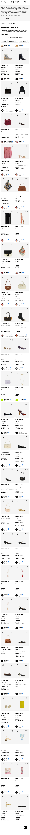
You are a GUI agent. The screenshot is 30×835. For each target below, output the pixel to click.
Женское (3, 23)
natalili (20, 45)
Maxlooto (6, 109)
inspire (20, 78)
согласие (21, 13)
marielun (6, 78)
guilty (20, 465)
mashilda (6, 45)
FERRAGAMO (5, 65)
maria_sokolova (8, 141)
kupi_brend (7, 399)
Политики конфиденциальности (10, 12)
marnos (20, 432)
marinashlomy (7, 335)
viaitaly (20, 367)
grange (6, 432)
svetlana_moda (22, 335)
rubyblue (6, 465)
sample (20, 141)
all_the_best (7, 367)
